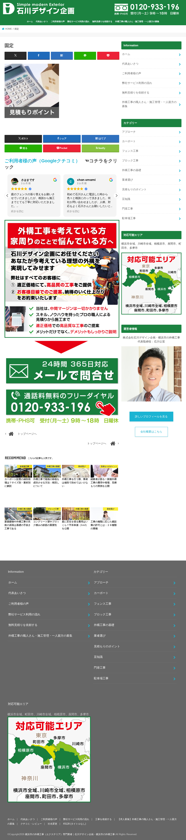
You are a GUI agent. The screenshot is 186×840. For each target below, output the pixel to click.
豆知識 (126, 199)
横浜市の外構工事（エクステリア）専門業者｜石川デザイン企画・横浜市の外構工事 (70, 834)
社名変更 (52, 823)
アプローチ (129, 131)
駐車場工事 (129, 218)
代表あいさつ (42, 21)
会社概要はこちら (151, 431)
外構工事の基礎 (131, 170)
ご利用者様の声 (58, 21)
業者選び (127, 179)
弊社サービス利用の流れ (78, 21)
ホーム (30, 21)
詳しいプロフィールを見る (151, 416)
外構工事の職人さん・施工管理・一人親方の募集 (137, 21)
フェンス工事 (130, 150)
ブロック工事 (130, 160)
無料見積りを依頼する (102, 21)
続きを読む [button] (17, 211)
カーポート (129, 141)
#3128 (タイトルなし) (74, 823)
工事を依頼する (103, 819)
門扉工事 (127, 208)
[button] (116, 195)
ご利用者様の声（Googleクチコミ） (42, 160)
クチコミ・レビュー (31, 823)
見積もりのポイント (134, 189)
